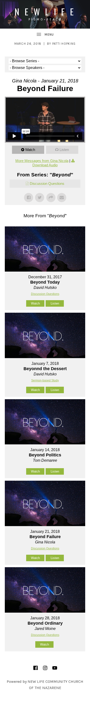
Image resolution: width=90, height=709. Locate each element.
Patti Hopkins (64, 43)
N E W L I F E (45, 11)
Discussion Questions (47, 183)
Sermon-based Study (45, 380)
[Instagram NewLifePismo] (45, 668)
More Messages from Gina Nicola (41, 161)
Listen (64, 150)
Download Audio (45, 165)
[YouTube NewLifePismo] (55, 668)
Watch (30, 150)
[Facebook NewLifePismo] (35, 668)
